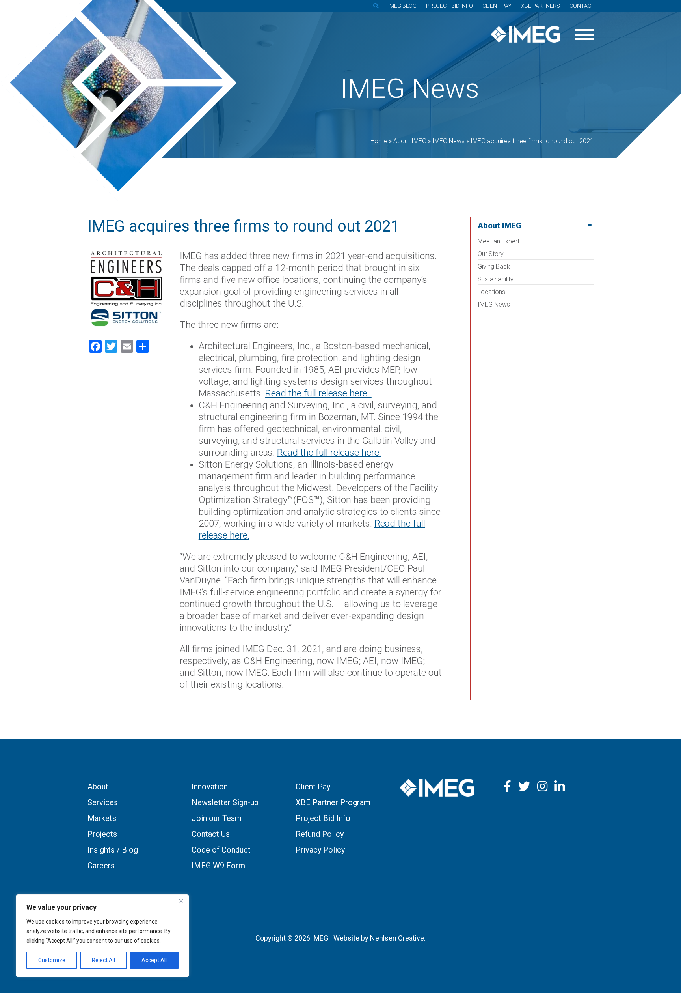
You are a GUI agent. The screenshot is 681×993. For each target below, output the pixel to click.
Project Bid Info (449, 6)
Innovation (210, 786)
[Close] (181, 901)
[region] (102, 935)
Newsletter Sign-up (225, 802)
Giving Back (494, 266)
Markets (101, 818)
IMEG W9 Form (218, 865)
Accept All (154, 960)
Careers (101, 865)
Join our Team (217, 818)
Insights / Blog (112, 850)
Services (102, 802)
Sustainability (496, 279)
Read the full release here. (318, 393)
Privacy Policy (320, 850)
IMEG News (494, 304)
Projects (102, 834)
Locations (491, 291)
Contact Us (211, 834)
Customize (51, 960)
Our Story (491, 254)
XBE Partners (540, 6)
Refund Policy (320, 834)
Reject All (103, 960)
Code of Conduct (221, 850)
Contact (582, 6)
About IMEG (499, 225)
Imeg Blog (402, 6)
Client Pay (497, 6)
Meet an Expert (498, 241)
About (97, 786)
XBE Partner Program (333, 802)
